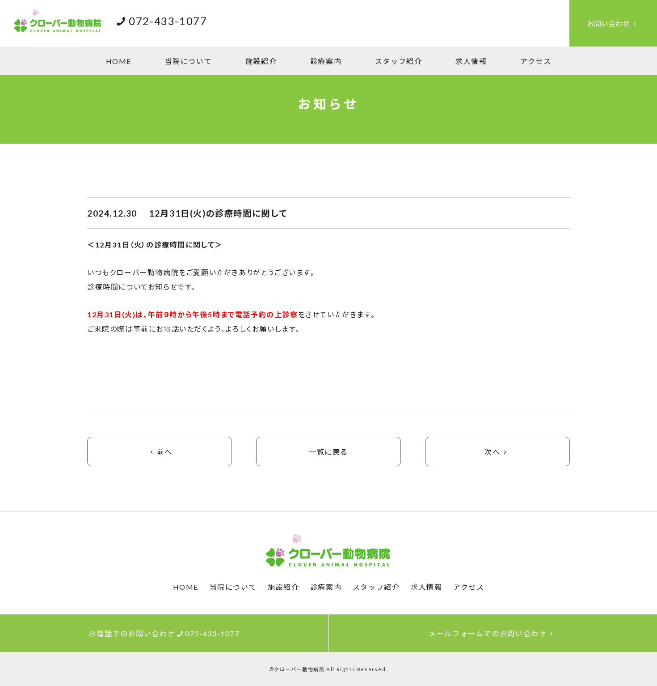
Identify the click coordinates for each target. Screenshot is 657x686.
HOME (118, 61)
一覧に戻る (328, 451)
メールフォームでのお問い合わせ (488, 633)
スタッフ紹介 (398, 61)
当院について (188, 61)
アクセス (535, 61)
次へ (492, 451)
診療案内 (325, 61)
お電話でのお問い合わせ (163, 633)
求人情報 (471, 61)
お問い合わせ (608, 23)
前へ (165, 451)
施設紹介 (261, 61)
